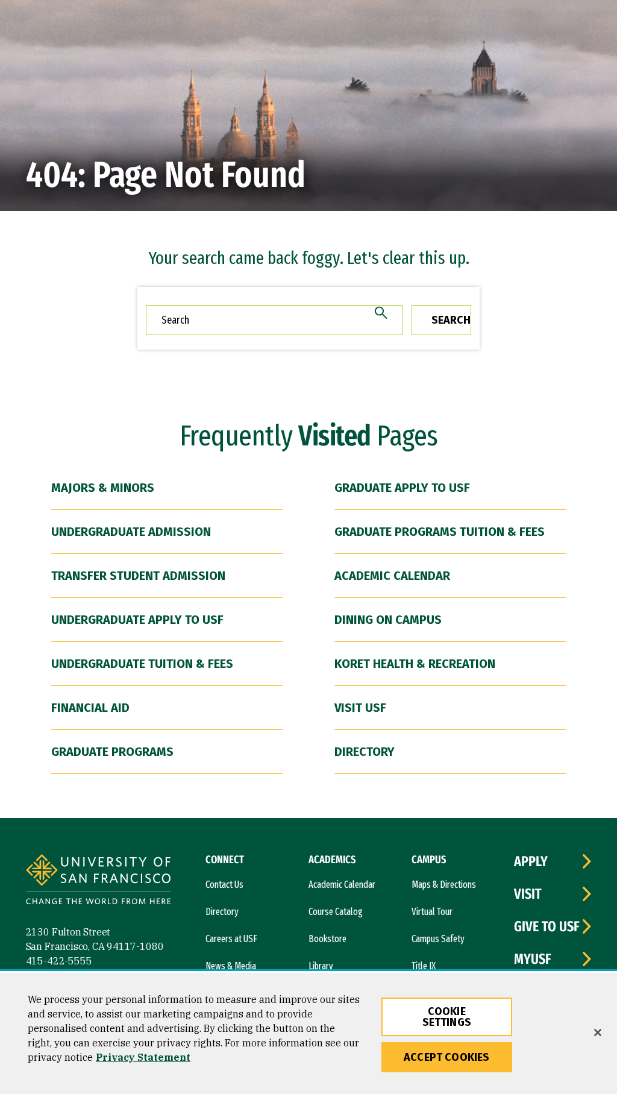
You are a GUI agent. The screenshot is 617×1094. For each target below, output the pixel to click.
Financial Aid (90, 707)
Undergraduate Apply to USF (137, 619)
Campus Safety (438, 939)
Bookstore (327, 939)
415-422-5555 (59, 961)
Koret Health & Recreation (414, 663)
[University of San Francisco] (98, 881)
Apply (531, 861)
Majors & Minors (102, 487)
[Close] (597, 1032)
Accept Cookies (447, 1057)
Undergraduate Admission (131, 531)
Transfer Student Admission (138, 575)
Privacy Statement (143, 1057)
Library (320, 966)
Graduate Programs (112, 751)
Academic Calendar (392, 575)
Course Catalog (335, 911)
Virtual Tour (432, 911)
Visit (528, 894)
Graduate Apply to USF (402, 487)
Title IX (424, 966)
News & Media (230, 966)
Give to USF (547, 926)
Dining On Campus (388, 619)
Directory (364, 751)
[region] (308, 1033)
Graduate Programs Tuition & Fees (439, 531)
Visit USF (360, 707)
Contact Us (224, 884)
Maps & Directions (444, 884)
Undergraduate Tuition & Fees (142, 663)
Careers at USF (231, 939)
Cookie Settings (446, 1017)
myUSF (532, 959)
